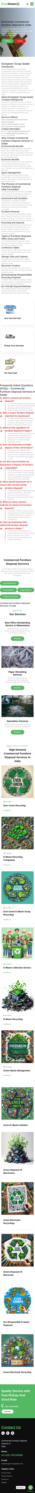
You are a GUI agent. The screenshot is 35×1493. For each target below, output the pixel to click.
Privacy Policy (6, 1473)
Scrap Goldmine (8, 590)
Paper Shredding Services (17, 673)
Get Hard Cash (10, 373)
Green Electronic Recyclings (12, 1221)
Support (4, 1482)
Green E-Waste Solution (15, 1125)
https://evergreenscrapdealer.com (18, 131)
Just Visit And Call (12, 318)
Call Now (7, 41)
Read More (17, 638)
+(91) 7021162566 (11, 1406)
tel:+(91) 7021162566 (12, 1455)
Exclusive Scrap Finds (10, 596)
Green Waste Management (16, 1070)
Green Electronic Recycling (17, 1372)
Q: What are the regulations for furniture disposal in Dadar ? (16, 429)
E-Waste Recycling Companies (13, 858)
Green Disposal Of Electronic (12, 1273)
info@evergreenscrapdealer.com (17, 133)
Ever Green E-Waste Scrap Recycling (16, 913)
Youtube (20, 41)
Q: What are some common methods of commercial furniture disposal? (16, 505)
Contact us (4, 1479)
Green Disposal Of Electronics (12, 1171)
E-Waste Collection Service (17, 967)
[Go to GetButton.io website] (31, 1491)
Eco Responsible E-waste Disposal (16, 1323)
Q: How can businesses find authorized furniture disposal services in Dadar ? (14, 525)
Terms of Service (6, 1476)
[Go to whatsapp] (30, 1487)
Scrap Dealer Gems (9, 583)
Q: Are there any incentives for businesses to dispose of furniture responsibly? (16, 464)
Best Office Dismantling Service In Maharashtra (17, 624)
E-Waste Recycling (13, 1019)
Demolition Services (17, 721)
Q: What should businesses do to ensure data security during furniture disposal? (16, 485)
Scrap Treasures (25, 590)
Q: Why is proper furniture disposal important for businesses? (17, 414)
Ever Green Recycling (14, 805)
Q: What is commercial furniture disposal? (15, 399)
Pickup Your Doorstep (14, 346)
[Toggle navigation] (32, 3)
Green (9, 4)
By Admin (8, 802)
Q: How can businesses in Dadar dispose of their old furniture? (16, 446)
